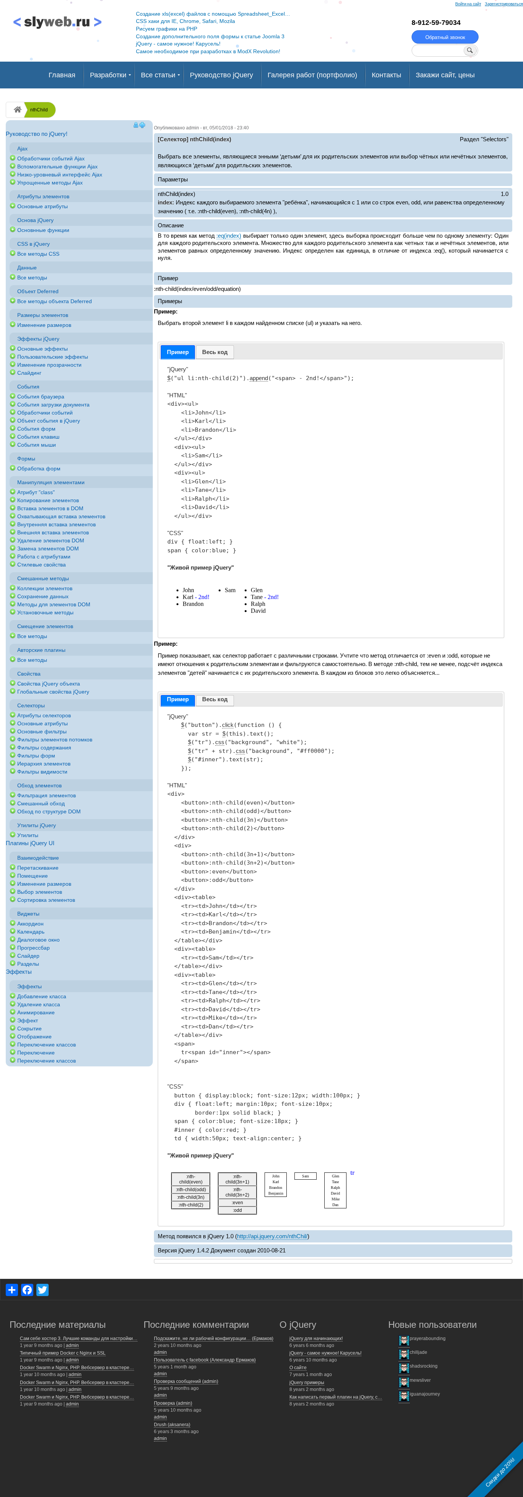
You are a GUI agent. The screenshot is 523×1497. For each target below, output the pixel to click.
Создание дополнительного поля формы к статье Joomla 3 (210, 36)
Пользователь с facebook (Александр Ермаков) (205, 1360)
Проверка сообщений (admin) (186, 1381)
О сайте (298, 1367)
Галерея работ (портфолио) (312, 75)
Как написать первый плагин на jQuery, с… (335, 1397)
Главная (62, 75)
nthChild (39, 110)
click (228, 725)
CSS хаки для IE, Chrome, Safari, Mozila (185, 21)
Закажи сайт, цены (445, 75)
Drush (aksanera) (172, 1424)
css (219, 742)
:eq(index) (228, 235)
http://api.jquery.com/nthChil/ (272, 1236)
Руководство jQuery (221, 75)
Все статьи (158, 75)
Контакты (386, 75)
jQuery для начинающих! (316, 1338)
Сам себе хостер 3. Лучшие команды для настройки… (78, 1338)
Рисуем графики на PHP (166, 29)
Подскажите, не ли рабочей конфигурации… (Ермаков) (213, 1338)
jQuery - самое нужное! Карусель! (178, 44)
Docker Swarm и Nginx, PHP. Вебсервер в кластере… (77, 1367)
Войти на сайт (468, 4)
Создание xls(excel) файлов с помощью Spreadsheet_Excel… (213, 14)
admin (72, 1345)
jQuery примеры (306, 1382)
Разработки (108, 75)
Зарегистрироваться (504, 4)
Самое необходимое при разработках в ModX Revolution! (208, 51)
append (259, 378)
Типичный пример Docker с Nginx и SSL (63, 1353)
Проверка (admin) (173, 1403)
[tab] (178, 352)
